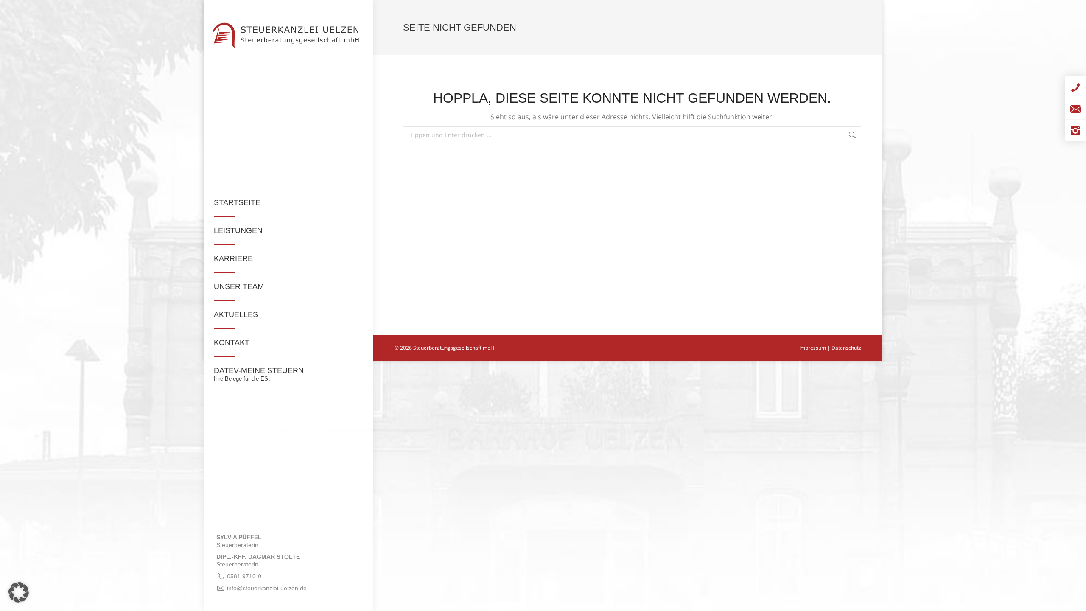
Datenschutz (846, 347)
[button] (18, 592)
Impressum (812, 347)
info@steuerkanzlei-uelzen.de (267, 588)
